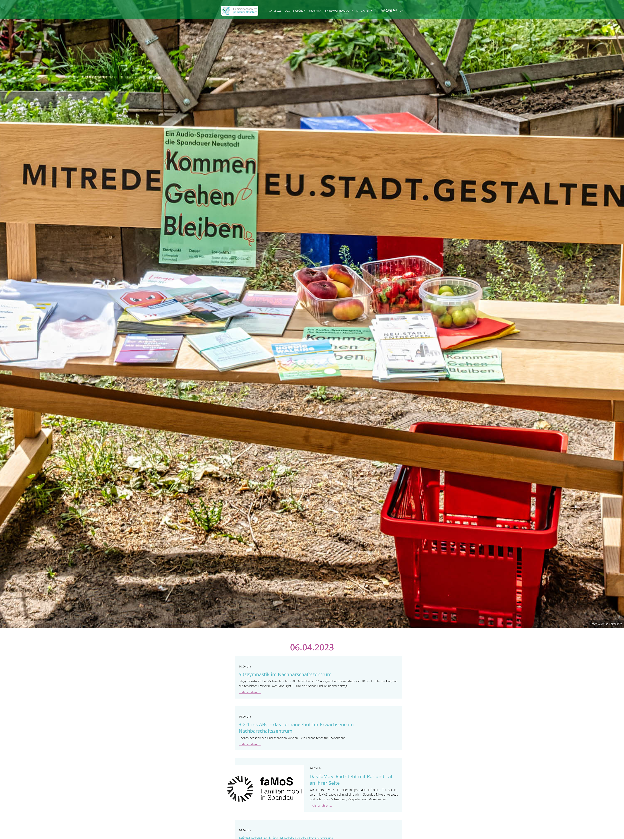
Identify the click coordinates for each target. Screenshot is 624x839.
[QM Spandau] (239, 11)
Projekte (314, 10)
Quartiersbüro (294, 10)
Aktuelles (275, 10)
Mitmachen (363, 10)
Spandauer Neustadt (338, 10)
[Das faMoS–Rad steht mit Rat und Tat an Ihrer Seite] (263, 791)
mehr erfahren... (250, 692)
